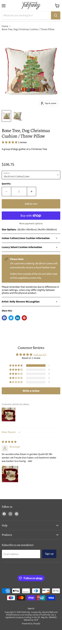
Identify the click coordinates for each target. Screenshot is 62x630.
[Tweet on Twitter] (11, 317)
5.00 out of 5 (40, 355)
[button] (10, 142)
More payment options (31, 223)
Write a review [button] (31, 391)
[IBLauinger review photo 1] (10, 474)
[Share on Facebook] (4, 317)
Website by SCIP (31, 620)
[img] (9, 442)
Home (5, 26)
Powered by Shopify (31, 623)
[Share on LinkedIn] (17, 317)
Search (31, 608)
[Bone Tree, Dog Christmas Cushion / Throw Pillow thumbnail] (6, 115)
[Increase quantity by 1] (31, 191)
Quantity (6, 184)
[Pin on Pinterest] (24, 317)
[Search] (55, 15)
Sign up (49, 554)
